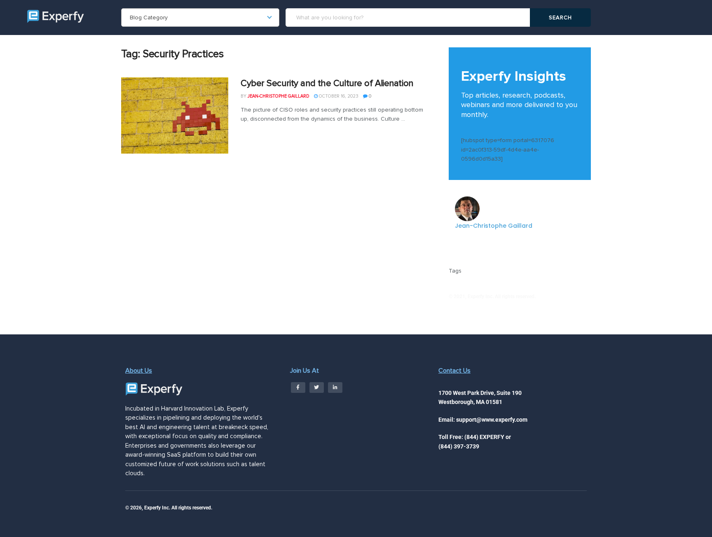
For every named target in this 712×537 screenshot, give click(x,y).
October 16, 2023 (338, 96)
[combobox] (200, 17)
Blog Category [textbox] (149, 17)
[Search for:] (409, 17)
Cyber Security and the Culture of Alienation (327, 83)
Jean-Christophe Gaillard (278, 96)
